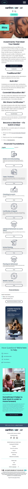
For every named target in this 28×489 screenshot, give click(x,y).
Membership (14, 14)
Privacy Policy (14, 452)
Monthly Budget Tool (8, 298)
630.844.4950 (14, 435)
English (4, 147)
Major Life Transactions (8, 296)
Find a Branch (6, 359)
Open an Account (14, 65)
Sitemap (14, 454)
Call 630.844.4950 (7, 356)
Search (14, 450)
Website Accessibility (14, 456)
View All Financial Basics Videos (14, 301)
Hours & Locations (14, 448)
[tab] (7, 148)
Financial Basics (7, 362)
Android (14, 464)
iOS (14, 462)
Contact (14, 446)
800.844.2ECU (11, 140)
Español (16, 147)
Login (4, 2)
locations (20, 137)
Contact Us (14, 69)
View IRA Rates (14, 113)
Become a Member (14, 414)
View (18, 166)
